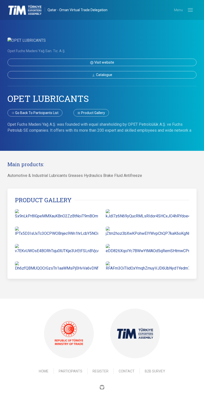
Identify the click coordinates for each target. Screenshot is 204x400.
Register (100, 371)
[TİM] (135, 333)
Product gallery (92, 113)
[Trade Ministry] (69, 334)
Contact (127, 371)
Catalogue (103, 75)
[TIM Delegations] (27, 10)
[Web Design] (102, 387)
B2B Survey (155, 371)
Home (44, 371)
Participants (70, 371)
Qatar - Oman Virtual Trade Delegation (77, 10)
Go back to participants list (36, 113)
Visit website (104, 62)
